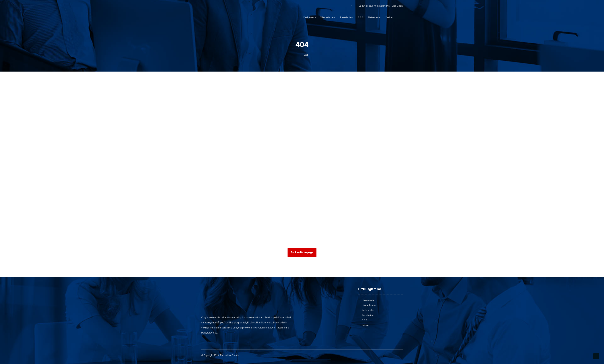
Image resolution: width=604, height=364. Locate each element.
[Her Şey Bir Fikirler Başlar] (217, 18)
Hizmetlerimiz (369, 305)
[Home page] (297, 55)
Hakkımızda (368, 300)
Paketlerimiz (368, 315)
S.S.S (364, 320)
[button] (203, 5)
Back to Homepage (302, 252)
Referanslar (368, 310)
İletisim (365, 325)
